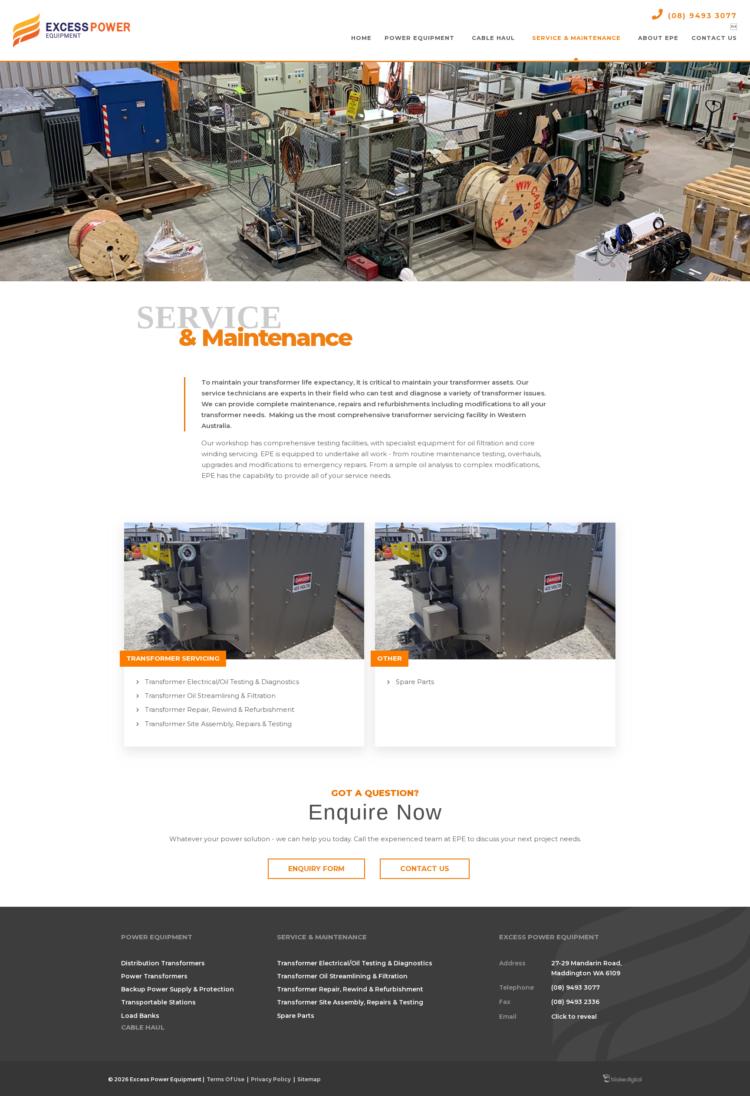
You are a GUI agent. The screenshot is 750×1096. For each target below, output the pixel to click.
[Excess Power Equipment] (71, 30)
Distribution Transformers (163, 963)
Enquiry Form (316, 869)
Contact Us (424, 869)
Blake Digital (622, 1079)
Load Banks (140, 1016)
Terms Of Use (225, 1079)
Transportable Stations (158, 1002)
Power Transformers (154, 976)
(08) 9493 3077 (702, 16)
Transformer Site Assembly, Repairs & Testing (218, 724)
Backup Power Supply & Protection (177, 989)
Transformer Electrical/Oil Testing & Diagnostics (222, 682)
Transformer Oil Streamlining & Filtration (210, 695)
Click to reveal (574, 1016)
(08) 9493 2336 (575, 1002)
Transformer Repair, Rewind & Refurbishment (219, 709)
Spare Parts (415, 682)
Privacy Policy (271, 1079)
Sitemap (309, 1079)
